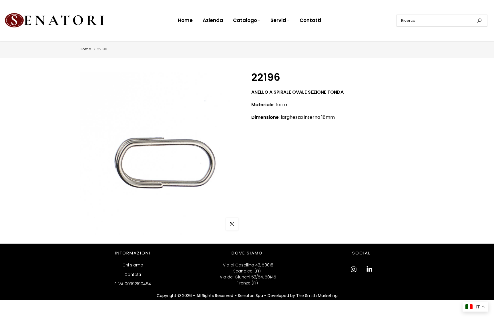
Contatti (310, 20)
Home (185, 20)
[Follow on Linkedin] (369, 269)
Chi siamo (132, 265)
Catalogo (245, 20)
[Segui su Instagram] (353, 269)
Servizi (278, 20)
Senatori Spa (251, 295)
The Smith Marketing (317, 295)
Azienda (213, 20)
